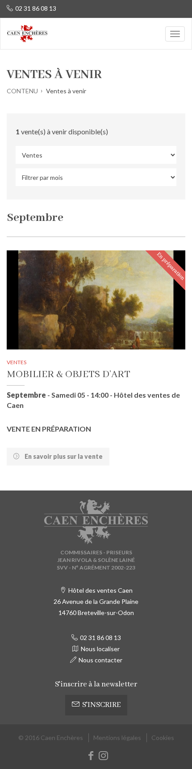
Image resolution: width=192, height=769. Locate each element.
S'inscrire (101, 705)
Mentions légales (117, 737)
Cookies (162, 737)
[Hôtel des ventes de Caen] (27, 33)
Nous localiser (100, 649)
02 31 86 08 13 (35, 8)
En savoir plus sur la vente (63, 456)
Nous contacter (100, 660)
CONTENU (22, 91)
